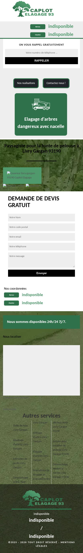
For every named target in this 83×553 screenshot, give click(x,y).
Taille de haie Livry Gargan (20, 428)
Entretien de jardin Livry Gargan (20, 463)
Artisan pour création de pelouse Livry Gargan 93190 (61, 448)
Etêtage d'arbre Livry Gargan (40, 437)
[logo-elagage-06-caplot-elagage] (41, 499)
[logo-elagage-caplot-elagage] (31, 9)
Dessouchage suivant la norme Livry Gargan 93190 (61, 471)
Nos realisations (26, 83)
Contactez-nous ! (56, 83)
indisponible (60, 26)
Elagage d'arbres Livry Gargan (40, 456)
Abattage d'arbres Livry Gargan (20, 444)
